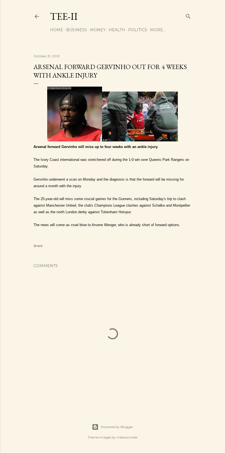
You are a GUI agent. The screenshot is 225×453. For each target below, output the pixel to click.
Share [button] (38, 246)
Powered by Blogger (117, 427)
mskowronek (127, 437)
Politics (137, 29)
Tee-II (64, 16)
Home (56, 29)
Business (76, 29)
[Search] (188, 15)
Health (117, 29)
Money (98, 29)
